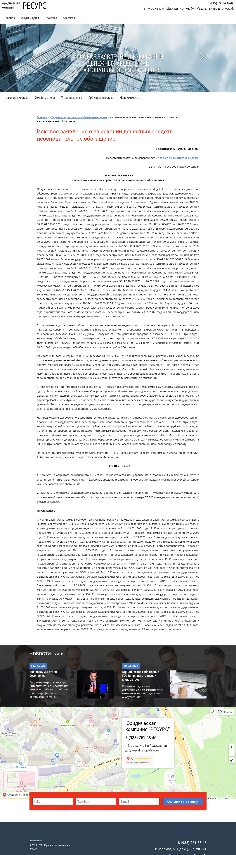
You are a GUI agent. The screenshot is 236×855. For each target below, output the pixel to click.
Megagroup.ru (36, 840)
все (57, 653)
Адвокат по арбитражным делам (178, 158)
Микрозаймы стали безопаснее (43, 673)
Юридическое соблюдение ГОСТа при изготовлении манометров (140, 675)
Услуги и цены (29, 18)
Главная (10, 18)
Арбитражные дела (100, 98)
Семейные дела (45, 98)
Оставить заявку (182, 801)
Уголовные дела (71, 98)
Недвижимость (129, 98)
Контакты (69, 18)
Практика (51, 18)
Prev (32, 56)
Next (203, 56)
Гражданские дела (16, 98)
